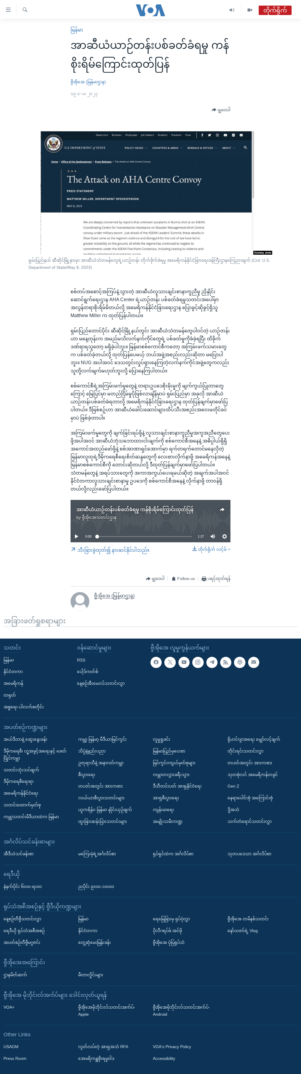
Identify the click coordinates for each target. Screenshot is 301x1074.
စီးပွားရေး (86, 774)
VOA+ (9, 1007)
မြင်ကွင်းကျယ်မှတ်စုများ (174, 762)
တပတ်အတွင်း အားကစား (100, 786)
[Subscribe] (253, 662)
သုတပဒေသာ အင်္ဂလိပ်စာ (249, 853)
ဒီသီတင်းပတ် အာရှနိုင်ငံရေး (177, 786)
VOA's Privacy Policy (172, 1047)
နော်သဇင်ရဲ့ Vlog (243, 930)
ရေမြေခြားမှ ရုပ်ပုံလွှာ (171, 918)
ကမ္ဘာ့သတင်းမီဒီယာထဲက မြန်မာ (31, 816)
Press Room (15, 1058)
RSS (81, 660)
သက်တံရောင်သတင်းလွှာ (250, 821)
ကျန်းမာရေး (163, 809)
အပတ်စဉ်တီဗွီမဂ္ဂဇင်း (22, 942)
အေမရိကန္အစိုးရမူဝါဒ (96, 1058)
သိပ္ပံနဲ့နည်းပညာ (92, 751)
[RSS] (225, 662)
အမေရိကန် (13, 683)
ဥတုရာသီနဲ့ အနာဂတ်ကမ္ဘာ (100, 762)
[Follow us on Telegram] (212, 662)
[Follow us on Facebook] (156, 662)
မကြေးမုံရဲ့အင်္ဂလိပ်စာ (97, 853)
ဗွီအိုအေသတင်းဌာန (99, 517)
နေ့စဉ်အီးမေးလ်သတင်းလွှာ (101, 683)
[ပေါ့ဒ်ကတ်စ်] (239, 662)
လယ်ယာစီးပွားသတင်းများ (101, 797)
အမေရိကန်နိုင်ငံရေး (21, 793)
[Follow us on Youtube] (184, 662)
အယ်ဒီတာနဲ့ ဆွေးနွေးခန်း (25, 739)
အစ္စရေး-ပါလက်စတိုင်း (24, 707)
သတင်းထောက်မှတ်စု (22, 805)
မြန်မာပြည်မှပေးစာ (169, 751)
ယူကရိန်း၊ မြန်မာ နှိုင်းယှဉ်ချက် (105, 809)
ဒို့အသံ (233, 809)
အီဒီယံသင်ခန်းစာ (19, 853)
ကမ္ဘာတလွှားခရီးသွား (171, 774)
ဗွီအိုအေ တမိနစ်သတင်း (248, 918)
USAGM (11, 1047)
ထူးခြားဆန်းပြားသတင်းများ (102, 821)
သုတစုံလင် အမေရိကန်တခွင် (253, 774)
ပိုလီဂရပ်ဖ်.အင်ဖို (167, 930)
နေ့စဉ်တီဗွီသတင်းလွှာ (22, 918)
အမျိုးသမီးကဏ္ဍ (168, 821)
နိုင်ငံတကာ (13, 671)
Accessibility (164, 1058)
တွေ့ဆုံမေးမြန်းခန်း (94, 942)
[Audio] (232, 10)
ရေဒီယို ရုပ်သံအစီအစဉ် (24, 930)
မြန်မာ (77, 29)
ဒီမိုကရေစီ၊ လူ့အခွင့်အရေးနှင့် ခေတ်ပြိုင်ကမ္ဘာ (35, 754)
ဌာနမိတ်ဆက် (15, 974)
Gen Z (233, 786)
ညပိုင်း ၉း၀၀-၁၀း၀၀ (96, 886)
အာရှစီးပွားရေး (166, 797)
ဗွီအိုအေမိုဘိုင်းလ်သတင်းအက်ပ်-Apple (106, 1011)
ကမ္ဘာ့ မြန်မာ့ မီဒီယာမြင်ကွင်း (102, 739)
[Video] (250, 10)
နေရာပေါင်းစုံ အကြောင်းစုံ (250, 797)
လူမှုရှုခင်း (161, 739)
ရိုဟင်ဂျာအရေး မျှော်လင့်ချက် (254, 739)
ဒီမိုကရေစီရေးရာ (19, 781)
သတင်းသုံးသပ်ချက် (21, 770)
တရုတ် (10, 695)
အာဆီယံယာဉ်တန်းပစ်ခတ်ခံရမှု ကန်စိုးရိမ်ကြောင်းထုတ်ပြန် (134, 509)
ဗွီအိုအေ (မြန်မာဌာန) (88, 81)
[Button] (221, 110)
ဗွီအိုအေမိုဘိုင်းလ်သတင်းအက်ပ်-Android (181, 1011)
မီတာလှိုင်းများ (90, 974)
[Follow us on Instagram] (197, 662)
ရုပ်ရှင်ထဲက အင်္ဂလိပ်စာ (173, 853)
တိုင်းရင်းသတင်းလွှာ (245, 751)
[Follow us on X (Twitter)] (169, 662)
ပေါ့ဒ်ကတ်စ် (87, 671)
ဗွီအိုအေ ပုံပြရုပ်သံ (169, 942)
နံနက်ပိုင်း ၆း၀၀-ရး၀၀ (23, 886)
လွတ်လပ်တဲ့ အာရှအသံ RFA (103, 1047)
